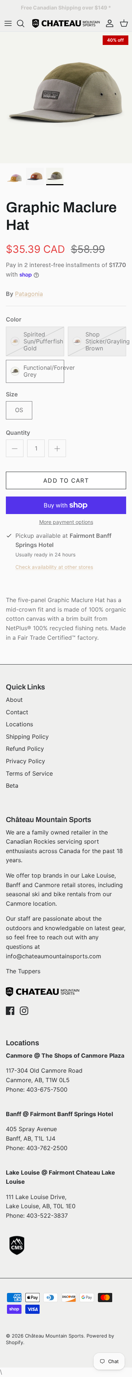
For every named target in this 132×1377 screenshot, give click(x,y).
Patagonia (29, 293)
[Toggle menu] (8, 23)
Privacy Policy (25, 761)
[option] (66, 97)
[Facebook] (10, 1011)
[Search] (24, 23)
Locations (19, 724)
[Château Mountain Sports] (66, 23)
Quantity (18, 432)
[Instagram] (24, 1011)
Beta (12, 785)
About (14, 699)
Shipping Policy (27, 736)
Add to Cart (66, 480)
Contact (17, 712)
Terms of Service (29, 773)
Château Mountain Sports (54, 1336)
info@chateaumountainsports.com (53, 956)
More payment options (66, 522)
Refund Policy (25, 748)
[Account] (108, 23)
